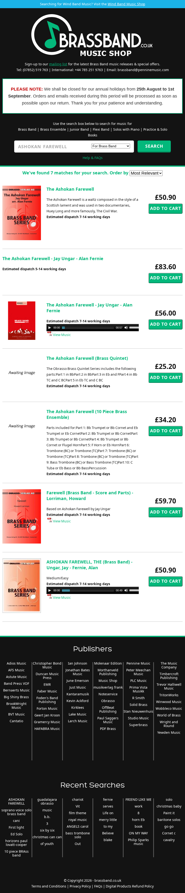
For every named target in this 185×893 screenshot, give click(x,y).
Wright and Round (169, 724)
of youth (47, 843)
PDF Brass (108, 728)
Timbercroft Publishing (168, 676)
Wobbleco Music (169, 708)
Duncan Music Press (47, 676)
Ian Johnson (77, 663)
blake (108, 840)
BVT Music (16, 714)
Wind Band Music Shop (126, 4)
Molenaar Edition (108, 663)
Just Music (77, 687)
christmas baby (169, 806)
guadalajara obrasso (47, 801)
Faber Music (47, 691)
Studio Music (138, 718)
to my (108, 826)
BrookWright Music (16, 705)
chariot (77, 799)
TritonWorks (168, 695)
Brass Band (27, 129)
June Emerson (77, 680)
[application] (94, 327)
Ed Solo (16, 834)
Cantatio (16, 721)
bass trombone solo (78, 835)
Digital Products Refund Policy (130, 886)
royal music (77, 819)
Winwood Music (169, 701)
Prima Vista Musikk (138, 689)
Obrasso (108, 700)
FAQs (98, 886)
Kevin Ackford (77, 700)
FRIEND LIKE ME (139, 799)
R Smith (138, 698)
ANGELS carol (77, 826)
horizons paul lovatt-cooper (16, 842)
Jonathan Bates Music (78, 672)
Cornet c (169, 833)
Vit (78, 806)
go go (168, 826)
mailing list (58, 64)
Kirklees (77, 707)
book (138, 826)
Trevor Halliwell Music (169, 686)
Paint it (169, 813)
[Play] (50, 328)
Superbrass (138, 724)
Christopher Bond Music (47, 665)
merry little (108, 819)
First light (16, 827)
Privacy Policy (80, 886)
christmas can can (47, 837)
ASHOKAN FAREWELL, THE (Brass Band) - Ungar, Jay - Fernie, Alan (89, 564)
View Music (61, 334)
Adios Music (16, 663)
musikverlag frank (108, 687)
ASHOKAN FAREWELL (16, 801)
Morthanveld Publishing (108, 672)
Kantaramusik (77, 694)
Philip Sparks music (138, 842)
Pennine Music (138, 663)
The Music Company (169, 665)
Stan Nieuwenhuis (138, 711)
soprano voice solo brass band (16, 812)
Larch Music (77, 721)
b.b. (47, 816)
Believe (108, 833)
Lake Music (77, 714)
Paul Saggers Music (108, 720)
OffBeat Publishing (108, 709)
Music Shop (108, 680)
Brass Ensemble (53, 129)
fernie (108, 799)
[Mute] (126, 328)
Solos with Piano (126, 129)
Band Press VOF (16, 683)
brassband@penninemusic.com (143, 69)
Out (78, 843)
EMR (47, 684)
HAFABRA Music (47, 728)
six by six (47, 830)
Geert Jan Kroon (47, 715)
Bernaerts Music (16, 690)
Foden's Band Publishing (47, 700)
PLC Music (138, 680)
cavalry (169, 840)
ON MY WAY (138, 833)
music (47, 810)
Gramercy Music (47, 722)
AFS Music (16, 670)
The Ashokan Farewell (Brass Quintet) (87, 358)
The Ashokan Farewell (70, 189)
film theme (77, 813)
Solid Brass (138, 704)
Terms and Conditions (48, 886)
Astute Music (16, 676)
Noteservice (108, 694)
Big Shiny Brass (16, 697)
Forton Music (47, 708)
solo (169, 799)
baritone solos (169, 819)
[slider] (136, 327)
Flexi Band (101, 129)
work (138, 806)
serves (108, 806)
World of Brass (169, 715)
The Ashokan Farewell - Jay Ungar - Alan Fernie (52, 258)
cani (16, 820)
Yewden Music (168, 732)
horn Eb (138, 819)
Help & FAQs (93, 157)
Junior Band (79, 129)
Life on (108, 813)
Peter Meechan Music (138, 672)
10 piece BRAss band (16, 853)
